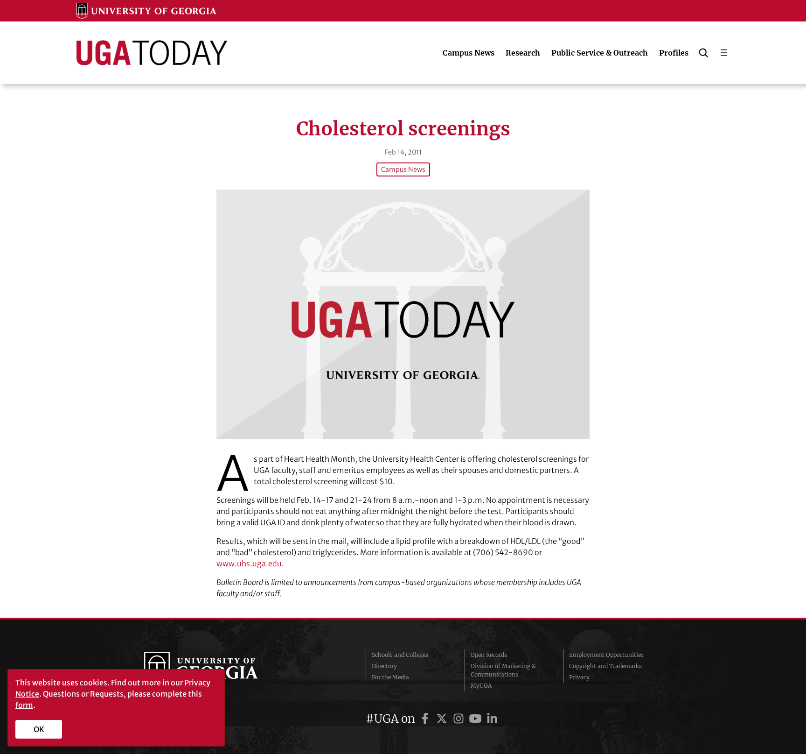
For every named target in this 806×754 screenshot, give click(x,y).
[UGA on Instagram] (460, 719)
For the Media (390, 677)
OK (39, 729)
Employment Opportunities (606, 654)
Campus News (403, 169)
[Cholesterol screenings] (403, 314)
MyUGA (481, 685)
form (24, 705)
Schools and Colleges (400, 654)
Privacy (579, 677)
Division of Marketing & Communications (503, 670)
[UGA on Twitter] (443, 719)
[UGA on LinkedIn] (492, 719)
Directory (384, 665)
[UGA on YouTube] (476, 719)
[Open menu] (724, 52)
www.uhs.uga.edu (249, 563)
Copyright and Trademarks (605, 665)
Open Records (489, 654)
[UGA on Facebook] (426, 719)
